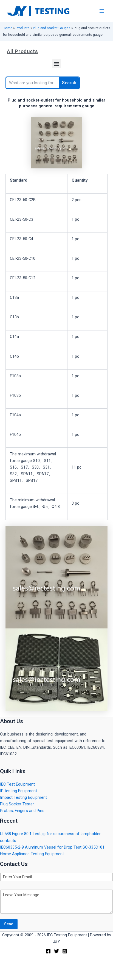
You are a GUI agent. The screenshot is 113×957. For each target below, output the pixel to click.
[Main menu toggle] (102, 11)
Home (7, 28)
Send (8, 924)
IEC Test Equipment (17, 784)
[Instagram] (64, 951)
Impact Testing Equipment (23, 797)
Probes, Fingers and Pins (22, 810)
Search (69, 82)
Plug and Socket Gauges (51, 28)
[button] (56, 63)
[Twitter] (56, 951)
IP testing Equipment (18, 790)
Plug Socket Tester (17, 804)
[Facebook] (48, 951)
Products (23, 28)
